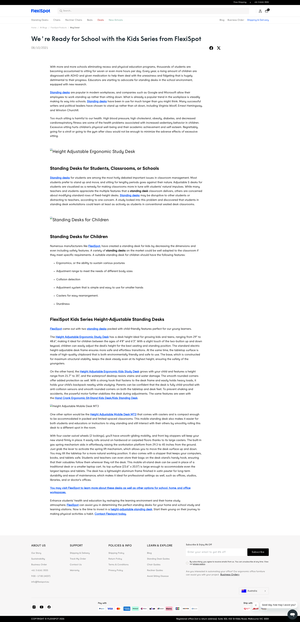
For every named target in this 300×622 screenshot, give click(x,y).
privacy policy (199, 564)
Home (33, 28)
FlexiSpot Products (59, 28)
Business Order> (230, 575)
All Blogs (43, 28)
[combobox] (155, 11)
